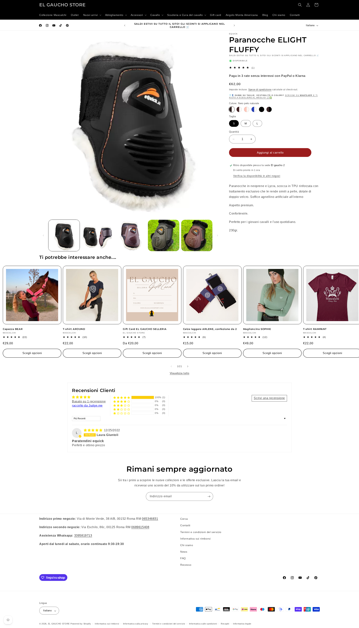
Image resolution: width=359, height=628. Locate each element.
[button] (92, 15)
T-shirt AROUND (74, 328)
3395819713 (83, 535)
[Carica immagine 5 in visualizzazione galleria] (196, 235)
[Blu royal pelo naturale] (254, 109)
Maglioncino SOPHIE (257, 328)
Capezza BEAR (13, 328)
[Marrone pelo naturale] (239, 109)
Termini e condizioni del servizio (200, 531)
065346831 (150, 518)
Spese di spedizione (259, 89)
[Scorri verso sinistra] (43, 235)
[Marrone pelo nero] (269, 109)
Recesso (185, 564)
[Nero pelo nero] (261, 109)
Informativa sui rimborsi (195, 538)
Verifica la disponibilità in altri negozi (256, 175)
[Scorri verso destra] (217, 235)
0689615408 (140, 527)
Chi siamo (186, 544)
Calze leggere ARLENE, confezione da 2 (210, 328)
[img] (93, 430)
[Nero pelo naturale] (231, 109)
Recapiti (225, 624)
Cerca (184, 518)
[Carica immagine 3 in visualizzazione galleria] (130, 235)
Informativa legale (242, 624)
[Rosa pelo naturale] (246, 109)
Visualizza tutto (179, 373)
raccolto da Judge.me (87, 405)
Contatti (185, 525)
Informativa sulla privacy (135, 624)
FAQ (183, 558)
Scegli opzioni (32, 353)
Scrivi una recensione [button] (269, 398)
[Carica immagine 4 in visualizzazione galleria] (163, 235)
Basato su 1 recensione (89, 401)
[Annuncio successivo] (234, 25)
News (183, 551)
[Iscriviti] (209, 496)
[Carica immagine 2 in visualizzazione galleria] (97, 235)
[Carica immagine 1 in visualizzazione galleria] (64, 235)
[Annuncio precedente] (125, 25)
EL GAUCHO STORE (59, 624)
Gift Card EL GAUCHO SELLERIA (144, 328)
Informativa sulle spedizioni (203, 624)
